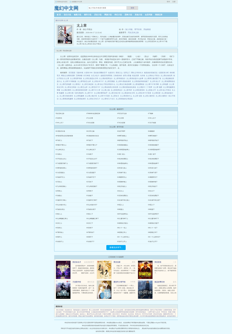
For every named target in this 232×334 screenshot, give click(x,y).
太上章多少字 (151, 90)
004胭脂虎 (151, 131)
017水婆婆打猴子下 (92, 163)
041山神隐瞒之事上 (62, 218)
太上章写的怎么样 (84, 81)
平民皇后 (164, 312)
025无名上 (59, 182)
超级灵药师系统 (106, 75)
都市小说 (87, 15)
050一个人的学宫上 (123, 237)
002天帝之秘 (90, 131)
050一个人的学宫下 (154, 237)
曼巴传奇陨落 (73, 316)
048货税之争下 (152, 232)
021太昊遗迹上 (60, 172)
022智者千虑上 (122, 172)
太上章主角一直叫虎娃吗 (75, 93)
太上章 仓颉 (138, 96)
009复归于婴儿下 (91, 145)
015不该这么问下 (91, 159)
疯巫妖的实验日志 (151, 73)
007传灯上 (59, 140)
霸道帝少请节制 (119, 282)
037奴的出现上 (60, 209)
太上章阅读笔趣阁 (66, 99)
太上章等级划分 (120, 78)
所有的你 (124, 314)
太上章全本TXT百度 (144, 93)
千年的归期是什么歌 (69, 312)
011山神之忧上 (60, 149)
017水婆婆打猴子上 (62, 163)
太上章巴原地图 (65, 84)
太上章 (66, 20)
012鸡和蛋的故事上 (123, 149)
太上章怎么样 (82, 87)
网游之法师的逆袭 (68, 75)
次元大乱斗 (95, 75)
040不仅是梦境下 (153, 214)
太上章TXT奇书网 (152, 84)
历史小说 (98, 15)
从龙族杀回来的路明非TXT (100, 312)
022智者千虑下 (152, 172)
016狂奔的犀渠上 (122, 159)
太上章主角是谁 (88, 84)
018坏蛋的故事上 (122, 163)
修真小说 (77, 15)
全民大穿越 (127, 75)
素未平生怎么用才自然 (94, 314)
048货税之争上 (122, 232)
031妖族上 (59, 195)
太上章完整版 (110, 81)
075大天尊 (89, 118)
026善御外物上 (122, 182)
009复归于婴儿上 (61, 145)
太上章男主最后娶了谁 (153, 78)
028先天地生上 (122, 186)
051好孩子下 (90, 241)
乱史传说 (131, 314)
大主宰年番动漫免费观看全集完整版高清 (153, 316)
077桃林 (150, 113)
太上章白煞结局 (166, 75)
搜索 (132, 8)
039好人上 (59, 214)
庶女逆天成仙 (157, 314)
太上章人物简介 (162, 96)
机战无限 (135, 75)
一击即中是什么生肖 (153, 312)
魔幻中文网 (59, 20)
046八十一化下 (152, 228)
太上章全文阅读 (71, 87)
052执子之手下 (152, 241)
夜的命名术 (76, 262)
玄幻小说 (67, 15)
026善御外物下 (152, 182)
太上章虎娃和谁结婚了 (141, 81)
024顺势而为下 (152, 177)
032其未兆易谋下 (153, 195)
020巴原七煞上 (122, 168)
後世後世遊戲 (98, 316)
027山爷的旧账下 (91, 186)
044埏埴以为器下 (153, 223)
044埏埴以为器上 (122, 223)
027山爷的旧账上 (61, 186)
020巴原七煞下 (152, 168)
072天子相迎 (152, 123)
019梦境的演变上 (61, 168)
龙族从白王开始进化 (72, 314)
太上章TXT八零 (94, 90)
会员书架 (148, 15)
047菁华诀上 (60, 232)
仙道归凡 (111, 73)
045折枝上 (59, 228)
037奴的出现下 (91, 209)
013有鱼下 (89, 154)
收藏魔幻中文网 (77, 2)
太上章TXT (89, 93)
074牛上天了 (152, 118)
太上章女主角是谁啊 (124, 84)
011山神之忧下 (91, 149)
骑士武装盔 (60, 310)
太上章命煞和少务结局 (110, 87)
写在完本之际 (133, 33)
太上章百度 (156, 93)
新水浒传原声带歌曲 (83, 312)
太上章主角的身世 (66, 96)
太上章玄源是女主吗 (91, 78)
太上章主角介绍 (115, 93)
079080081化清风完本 (93, 113)
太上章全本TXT (98, 81)
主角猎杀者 (117, 75)
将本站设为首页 (62, 2)
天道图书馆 (76, 282)
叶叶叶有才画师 (147, 314)
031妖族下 (89, 195)
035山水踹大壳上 (61, 205)
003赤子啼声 (121, 131)
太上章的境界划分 (106, 78)
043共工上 (59, 223)
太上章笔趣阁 (79, 96)
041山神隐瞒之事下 (92, 218)
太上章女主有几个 (94, 99)
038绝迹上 (120, 209)
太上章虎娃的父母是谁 (125, 99)
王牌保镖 (79, 75)
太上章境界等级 (76, 78)
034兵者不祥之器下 (154, 200)
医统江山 (119, 73)
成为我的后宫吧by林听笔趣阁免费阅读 (136, 310)
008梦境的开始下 (153, 140)
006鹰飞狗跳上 (122, 136)
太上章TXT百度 (104, 96)
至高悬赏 (72, 73)
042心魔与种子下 (153, 218)
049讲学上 (59, 237)
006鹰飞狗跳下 (152, 136)
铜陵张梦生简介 (168, 314)
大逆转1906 (88, 73)
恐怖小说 (128, 15)
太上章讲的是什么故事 (135, 78)
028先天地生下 (152, 186)
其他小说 (138, 15)
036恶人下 (151, 205)
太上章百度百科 (139, 90)
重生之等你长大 (137, 73)
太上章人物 (106, 90)
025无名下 (89, 182)
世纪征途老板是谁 (106, 310)
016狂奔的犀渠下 (153, 159)
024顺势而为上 (122, 177)
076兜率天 (59, 118)
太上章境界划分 (117, 90)
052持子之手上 (122, 241)
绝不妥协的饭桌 (141, 312)
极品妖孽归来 (160, 282)
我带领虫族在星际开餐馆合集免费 (127, 316)
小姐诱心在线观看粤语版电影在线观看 (122, 312)
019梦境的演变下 (91, 168)
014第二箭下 (152, 154)
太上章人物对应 (149, 96)
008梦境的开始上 (122, 140)
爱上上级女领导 (94, 310)
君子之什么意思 (118, 310)
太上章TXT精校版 (70, 81)
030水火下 (151, 191)
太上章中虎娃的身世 (124, 81)
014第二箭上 (121, 154)
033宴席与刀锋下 (91, 200)
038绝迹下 (151, 209)
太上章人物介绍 (91, 96)
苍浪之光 (138, 314)
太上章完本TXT (94, 87)
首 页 (59, 15)
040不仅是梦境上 (122, 214)
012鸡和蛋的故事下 (154, 149)
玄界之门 (126, 73)
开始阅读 (147, 29)
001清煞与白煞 (60, 131)
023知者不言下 (91, 177)
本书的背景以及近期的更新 (64, 136)
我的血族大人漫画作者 (80, 310)
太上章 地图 (158, 87)
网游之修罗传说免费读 (85, 316)
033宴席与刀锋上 (61, 200)
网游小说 (108, 15)
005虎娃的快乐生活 (92, 136)
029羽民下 (89, 191)
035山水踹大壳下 (91, 205)
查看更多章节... (116, 247)
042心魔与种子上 (122, 218)
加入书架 (129, 29)
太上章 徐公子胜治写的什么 (105, 84)
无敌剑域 (79, 73)
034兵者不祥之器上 (123, 200)
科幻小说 (118, 15)
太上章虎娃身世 (80, 99)
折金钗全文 (68, 310)
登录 (168, 2)
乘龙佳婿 (117, 262)
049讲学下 (89, 237)
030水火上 (120, 191)
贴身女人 (83, 314)
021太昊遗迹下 (91, 172)
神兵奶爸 (158, 262)
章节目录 (138, 29)
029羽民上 (59, 191)
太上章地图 (164, 84)
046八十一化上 (122, 228)
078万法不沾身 (122, 113)
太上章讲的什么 (126, 96)
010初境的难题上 (122, 145)
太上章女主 (115, 96)
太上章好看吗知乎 (101, 93)
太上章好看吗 (66, 90)
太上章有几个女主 (108, 99)
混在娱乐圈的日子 (100, 73)
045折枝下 (89, 228)
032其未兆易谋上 (122, 195)
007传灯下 (89, 140)
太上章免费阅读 (138, 84)
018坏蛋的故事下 (153, 163)
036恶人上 (120, 205)
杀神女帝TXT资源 (110, 316)
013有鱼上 (59, 154)
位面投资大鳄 (164, 73)
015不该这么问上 (61, 159)
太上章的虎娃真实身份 (128, 87)
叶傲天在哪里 (107, 314)
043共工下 (89, 223)
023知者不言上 (60, 177)
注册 (173, 2)
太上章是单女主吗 (128, 93)
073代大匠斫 (90, 123)
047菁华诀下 (90, 232)
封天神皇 (86, 75)
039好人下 (89, 214)
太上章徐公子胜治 (153, 75)
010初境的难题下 (153, 145)
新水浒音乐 (116, 314)
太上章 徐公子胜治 (164, 90)
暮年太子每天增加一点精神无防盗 (161, 310)
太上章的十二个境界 (145, 87)
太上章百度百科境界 (80, 90)
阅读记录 (158, 15)
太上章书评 (128, 90)
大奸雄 (142, 75)
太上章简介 (77, 84)
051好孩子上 (60, 241)
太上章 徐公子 (155, 81)
